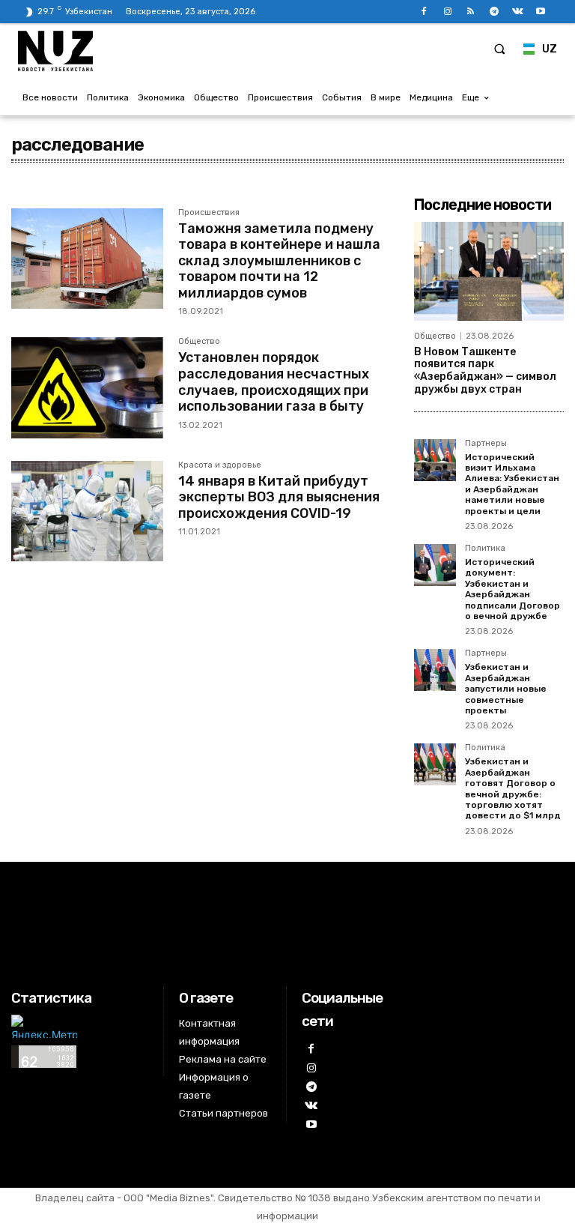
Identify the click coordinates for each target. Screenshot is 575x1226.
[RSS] (470, 11)
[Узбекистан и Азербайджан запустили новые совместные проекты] (435, 670)
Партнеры (486, 443)
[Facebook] (424, 11)
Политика (485, 548)
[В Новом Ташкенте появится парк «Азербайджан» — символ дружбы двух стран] (489, 271)
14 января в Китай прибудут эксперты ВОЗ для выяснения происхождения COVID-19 (279, 497)
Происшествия (209, 212)
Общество (199, 341)
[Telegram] (493, 11)
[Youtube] (541, 11)
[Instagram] (447, 11)
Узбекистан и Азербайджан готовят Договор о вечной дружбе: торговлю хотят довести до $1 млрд (513, 788)
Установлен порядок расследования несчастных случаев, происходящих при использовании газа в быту (273, 381)
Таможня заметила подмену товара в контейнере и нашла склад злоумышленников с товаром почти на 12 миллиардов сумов (279, 260)
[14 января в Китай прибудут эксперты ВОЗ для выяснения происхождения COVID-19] (87, 511)
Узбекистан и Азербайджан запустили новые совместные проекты (506, 689)
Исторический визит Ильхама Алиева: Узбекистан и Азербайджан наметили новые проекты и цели (512, 484)
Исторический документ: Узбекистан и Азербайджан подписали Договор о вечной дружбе (512, 589)
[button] (499, 49)
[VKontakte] (517, 11)
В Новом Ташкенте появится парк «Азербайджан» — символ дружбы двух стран (485, 370)
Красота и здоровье (219, 465)
